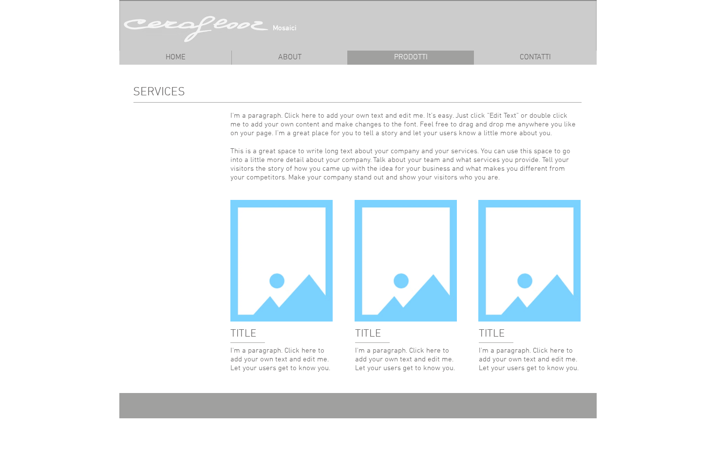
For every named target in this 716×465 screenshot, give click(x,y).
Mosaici (285, 28)
